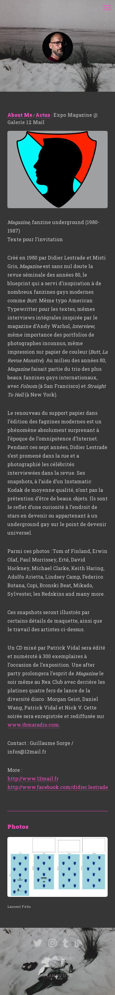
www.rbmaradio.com (33, 724)
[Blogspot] (78, 943)
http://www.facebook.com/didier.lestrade (57, 787)
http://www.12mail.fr (33, 778)
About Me (19, 115)
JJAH (65, 966)
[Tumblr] (65, 944)
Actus (43, 115)
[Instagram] (52, 944)
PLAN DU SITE (58, 975)
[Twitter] (37, 944)
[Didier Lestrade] (57, 47)
